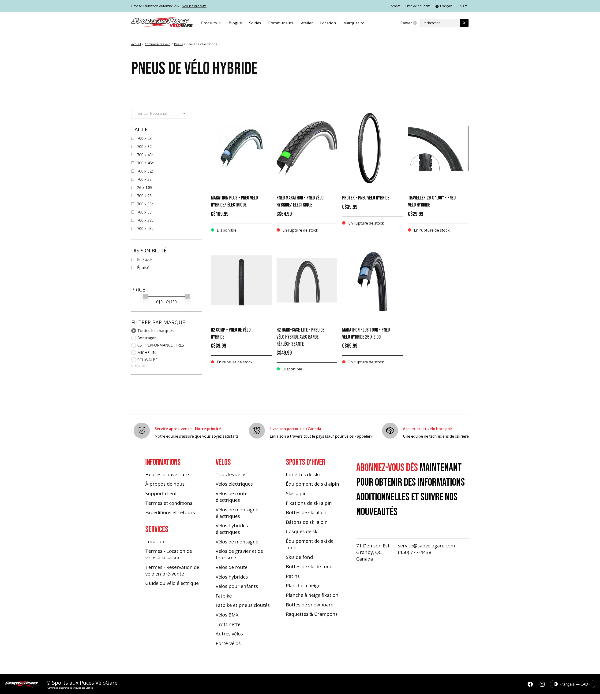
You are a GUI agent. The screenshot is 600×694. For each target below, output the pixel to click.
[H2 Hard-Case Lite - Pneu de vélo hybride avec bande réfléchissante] (307, 280)
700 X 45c (145, 163)
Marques (351, 23)
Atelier (307, 23)
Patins (293, 576)
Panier (410, 23)
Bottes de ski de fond (309, 566)
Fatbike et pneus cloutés (243, 605)
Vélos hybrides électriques (232, 528)
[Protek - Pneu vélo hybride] (372, 148)
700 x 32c (145, 171)
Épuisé (143, 267)
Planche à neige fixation (312, 595)
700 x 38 (144, 212)
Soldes (255, 23)
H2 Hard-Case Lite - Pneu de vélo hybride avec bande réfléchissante (300, 337)
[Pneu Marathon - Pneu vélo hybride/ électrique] (307, 148)
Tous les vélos (231, 474)
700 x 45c (145, 228)
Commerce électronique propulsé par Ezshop (70, 687)
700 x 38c (145, 220)
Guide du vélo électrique (172, 583)
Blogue (235, 23)
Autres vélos (229, 633)
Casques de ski (302, 531)
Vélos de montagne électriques (237, 512)
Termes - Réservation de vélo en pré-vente (172, 570)
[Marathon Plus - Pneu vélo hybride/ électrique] (241, 148)
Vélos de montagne (237, 541)
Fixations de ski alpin (309, 503)
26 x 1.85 (144, 187)
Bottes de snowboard (310, 604)
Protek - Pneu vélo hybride (365, 198)
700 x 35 (144, 179)
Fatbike (224, 595)
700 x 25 (144, 195)
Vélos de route (232, 567)
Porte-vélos (228, 643)
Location (328, 23)
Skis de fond (299, 557)
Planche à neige (303, 585)
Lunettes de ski (303, 474)
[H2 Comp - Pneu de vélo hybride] (241, 280)
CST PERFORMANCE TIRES (160, 345)
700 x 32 (144, 146)
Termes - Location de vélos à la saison (168, 554)
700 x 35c (145, 204)
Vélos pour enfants (237, 586)
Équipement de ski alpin (312, 483)
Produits (209, 23)
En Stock (144, 259)
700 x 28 (144, 138)
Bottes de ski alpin (306, 512)
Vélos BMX (227, 614)
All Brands (138, 366)
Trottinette (228, 624)
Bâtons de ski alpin (307, 522)
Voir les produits (194, 6)
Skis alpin (296, 493)
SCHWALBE (147, 359)
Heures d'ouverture (167, 474)
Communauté (281, 23)
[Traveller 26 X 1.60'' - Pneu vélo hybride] (438, 148)
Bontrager (146, 337)
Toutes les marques (155, 330)
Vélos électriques (234, 483)
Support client (161, 493)
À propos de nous (165, 483)
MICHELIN (146, 352)
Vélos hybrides (232, 576)
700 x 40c (145, 154)
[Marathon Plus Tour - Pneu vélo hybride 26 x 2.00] (372, 280)
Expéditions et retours (170, 512)
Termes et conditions (168, 503)
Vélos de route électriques (232, 496)
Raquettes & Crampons (312, 614)
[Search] (464, 23)
